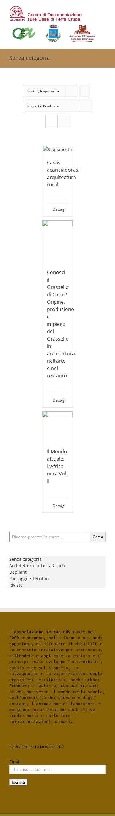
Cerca (98, 537)
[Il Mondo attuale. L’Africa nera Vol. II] (57, 426)
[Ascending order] (84, 91)
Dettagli (59, 209)
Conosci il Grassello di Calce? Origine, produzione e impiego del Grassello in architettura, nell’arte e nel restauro (61, 324)
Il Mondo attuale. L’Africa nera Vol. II (57, 466)
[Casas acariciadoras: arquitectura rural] (57, 149)
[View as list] (64, 121)
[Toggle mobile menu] (103, 9)
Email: (15, 762)
